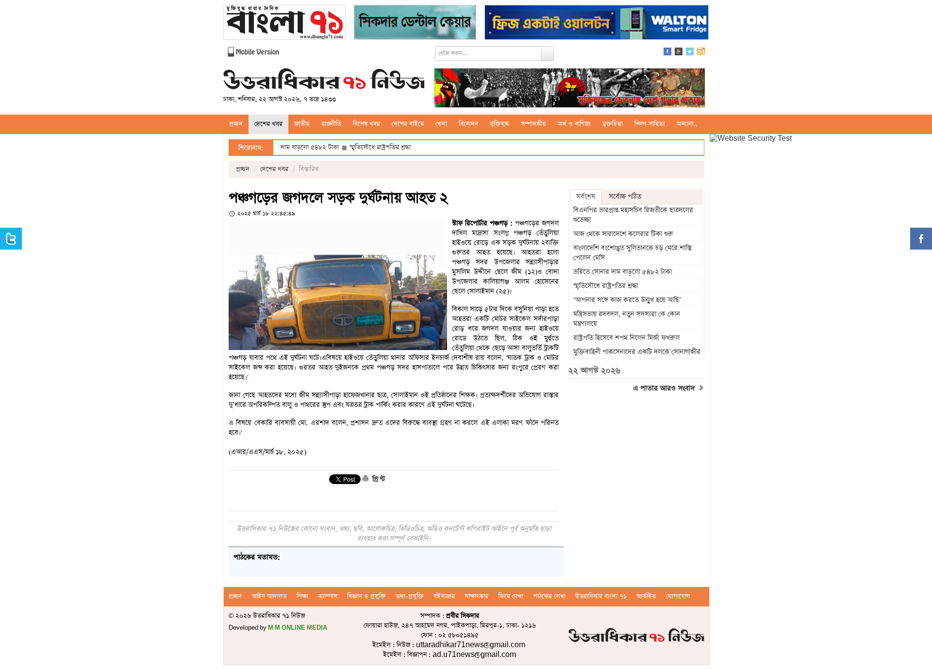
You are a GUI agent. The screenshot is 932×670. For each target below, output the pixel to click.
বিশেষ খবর (366, 124)
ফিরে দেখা (510, 596)
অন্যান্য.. (687, 124)
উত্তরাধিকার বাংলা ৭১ (601, 596)
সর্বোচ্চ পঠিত (625, 196)
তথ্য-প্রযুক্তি (410, 596)
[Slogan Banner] (569, 89)
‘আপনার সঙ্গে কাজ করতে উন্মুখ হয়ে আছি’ (627, 300)
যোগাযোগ (678, 596)
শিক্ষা (302, 596)
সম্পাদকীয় (533, 124)
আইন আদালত (269, 596)
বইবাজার (444, 596)
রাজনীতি (331, 124)
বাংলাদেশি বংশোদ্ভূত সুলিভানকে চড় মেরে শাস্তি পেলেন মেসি (632, 253)
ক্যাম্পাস (327, 596)
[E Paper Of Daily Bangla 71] (284, 23)
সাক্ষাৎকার (476, 596)
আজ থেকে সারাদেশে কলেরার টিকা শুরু (623, 234)
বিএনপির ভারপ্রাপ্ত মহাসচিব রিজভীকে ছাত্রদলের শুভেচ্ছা (633, 215)
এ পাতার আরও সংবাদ (665, 388)
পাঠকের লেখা (549, 596)
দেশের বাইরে (408, 124)
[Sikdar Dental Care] (415, 23)
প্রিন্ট (377, 479)
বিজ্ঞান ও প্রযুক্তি (366, 596)
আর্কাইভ (646, 596)
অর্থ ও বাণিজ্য (574, 124)
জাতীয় (302, 124)
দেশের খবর (268, 124)
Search (547, 53)
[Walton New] (596, 23)
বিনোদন (468, 124)
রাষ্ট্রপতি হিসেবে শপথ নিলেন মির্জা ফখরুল (626, 338)
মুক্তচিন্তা (612, 124)
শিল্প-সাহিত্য (649, 124)
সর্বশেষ (585, 196)
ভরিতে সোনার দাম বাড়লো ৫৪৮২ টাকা (622, 272)
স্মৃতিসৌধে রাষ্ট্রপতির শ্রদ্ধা (357, 147)
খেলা (441, 124)
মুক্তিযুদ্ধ (499, 124)
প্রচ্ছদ (236, 124)
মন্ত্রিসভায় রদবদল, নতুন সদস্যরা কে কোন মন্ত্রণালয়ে (626, 319)
